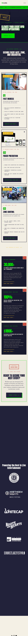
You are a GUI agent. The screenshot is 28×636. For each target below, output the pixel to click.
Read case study (8, 283)
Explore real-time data (11, 180)
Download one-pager (10, 123)
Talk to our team (9, 238)
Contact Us (7, 35)
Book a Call (13, 395)
